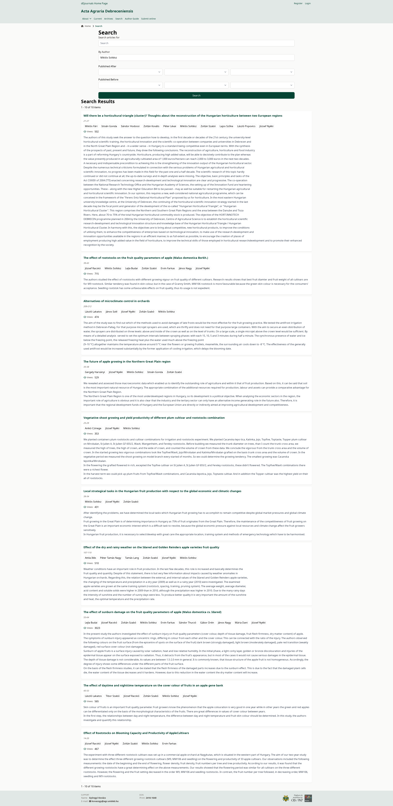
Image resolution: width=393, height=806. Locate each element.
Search (119, 18)
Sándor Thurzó (187, 622)
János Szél (111, 311)
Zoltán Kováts (151, 126)
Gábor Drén (207, 622)
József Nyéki (266, 126)
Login (308, 3)
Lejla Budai (131, 268)
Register (298, 3)
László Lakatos (93, 311)
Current (98, 18)
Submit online (148, 18)
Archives (108, 18)
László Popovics (246, 126)
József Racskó (93, 268)
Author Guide (132, 18)
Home (88, 26)
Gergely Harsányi (95, 372)
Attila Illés (90, 557)
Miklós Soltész (188, 126)
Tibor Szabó (113, 696)
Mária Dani (241, 622)
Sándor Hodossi (130, 126)
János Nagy (185, 268)
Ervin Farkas (168, 268)
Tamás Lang (132, 557)
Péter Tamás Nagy (110, 557)
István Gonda (109, 126)
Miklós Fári (91, 126)
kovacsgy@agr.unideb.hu (105, 801)
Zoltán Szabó (208, 126)
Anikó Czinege (93, 428)
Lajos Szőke (226, 126)
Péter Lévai (169, 126)
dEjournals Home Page (94, 3)
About (85, 18)
